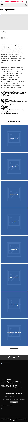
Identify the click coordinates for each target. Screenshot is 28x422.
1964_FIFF (3, 37)
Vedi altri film (14, 350)
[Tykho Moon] (14, 249)
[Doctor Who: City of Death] (14, 332)
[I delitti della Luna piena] (14, 304)
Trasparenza (4, 387)
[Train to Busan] (14, 138)
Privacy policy (11, 387)
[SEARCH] (26, 5)
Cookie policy (18, 387)
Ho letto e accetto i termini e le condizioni (15, 399)
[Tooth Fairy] (14, 166)
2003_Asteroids (4, 38)
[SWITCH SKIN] (26, 1)
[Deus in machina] (14, 277)
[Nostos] (14, 221)
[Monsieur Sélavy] (14, 194)
